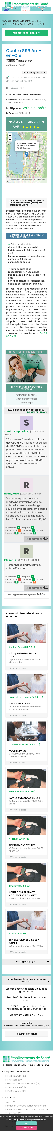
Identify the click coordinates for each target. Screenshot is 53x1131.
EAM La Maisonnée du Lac (24, 798)
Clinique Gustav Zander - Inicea (24, 655)
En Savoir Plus (27, 1127)
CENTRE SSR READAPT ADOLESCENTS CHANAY (23, 893)
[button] (9, 157)
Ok (26, 1123)
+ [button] (10, 135)
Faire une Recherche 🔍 (27, 33)
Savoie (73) (11, 24)
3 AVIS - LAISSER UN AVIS (28, 124)
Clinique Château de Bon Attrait (24, 941)
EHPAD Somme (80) (15, 1087)
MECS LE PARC (17, 750)
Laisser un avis (38, 412)
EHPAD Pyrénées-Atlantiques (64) (22, 1083)
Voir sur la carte (18, 668)
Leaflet (9, 180)
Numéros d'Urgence (26, 1033)
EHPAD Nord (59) (14, 1079)
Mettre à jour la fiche (35, 72)
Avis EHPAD (11, 1102)
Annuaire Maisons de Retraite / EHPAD (21, 20)
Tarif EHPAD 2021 (13, 1113)
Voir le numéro (34, 108)
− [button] (10, 139)
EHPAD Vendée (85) (15, 1091)
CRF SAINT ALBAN (19, 703)
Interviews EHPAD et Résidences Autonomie (27, 1109)
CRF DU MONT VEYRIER (22, 845)
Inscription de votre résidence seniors (25, 1105)
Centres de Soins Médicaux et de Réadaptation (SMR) (26, 79)
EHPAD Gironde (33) (15, 1076)
